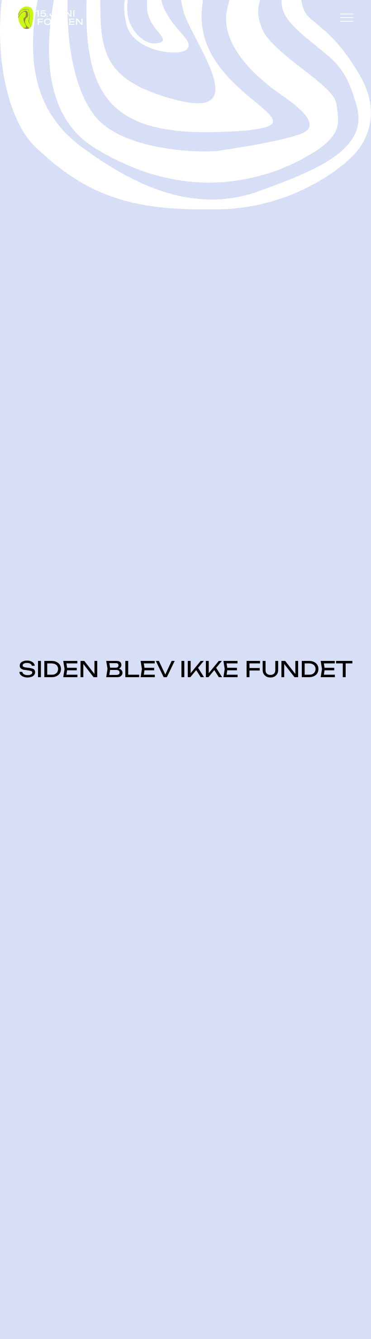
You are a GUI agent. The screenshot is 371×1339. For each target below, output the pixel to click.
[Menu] (346, 18)
